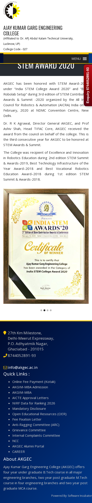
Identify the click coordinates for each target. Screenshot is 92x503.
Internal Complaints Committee (36, 435)
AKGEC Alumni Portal (28, 446)
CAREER (18, 451)
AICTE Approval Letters (30, 397)
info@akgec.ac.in (23, 367)
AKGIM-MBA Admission (30, 387)
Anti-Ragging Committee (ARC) (35, 424)
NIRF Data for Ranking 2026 (33, 403)
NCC (15, 440)
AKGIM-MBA (21, 392)
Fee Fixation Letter (27, 419)
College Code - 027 (15, 49)
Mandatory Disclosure (29, 408)
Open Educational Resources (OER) (39, 414)
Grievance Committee (29, 430)
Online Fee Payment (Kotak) (33, 381)
